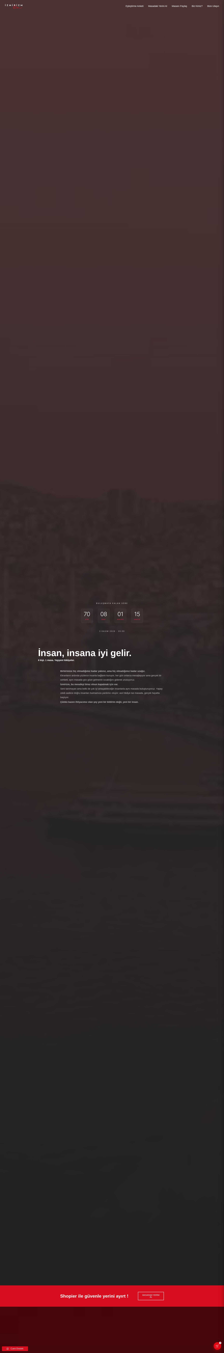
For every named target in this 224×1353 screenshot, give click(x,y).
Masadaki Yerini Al (157, 6)
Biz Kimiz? (197, 6)
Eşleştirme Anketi (135, 6)
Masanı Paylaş (179, 6)
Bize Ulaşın (213, 6)
